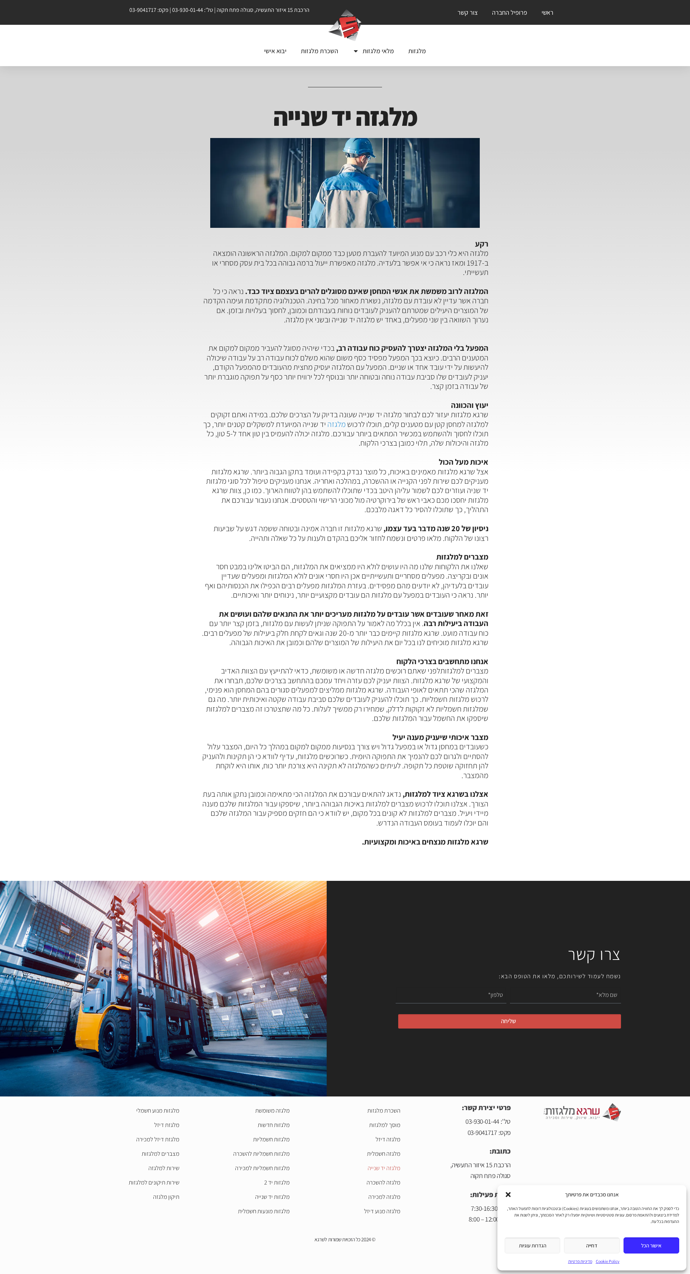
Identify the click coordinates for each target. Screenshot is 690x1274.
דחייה (591, 1245)
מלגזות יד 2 (277, 1182)
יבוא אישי (275, 51)
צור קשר (467, 12)
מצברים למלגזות (160, 1154)
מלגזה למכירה (384, 1197)
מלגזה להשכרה (383, 1182)
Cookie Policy (608, 1261)
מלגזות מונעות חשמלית (264, 1211)
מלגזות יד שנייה (272, 1197)
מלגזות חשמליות (271, 1139)
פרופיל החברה (509, 12)
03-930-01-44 (187, 10)
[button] (508, 1194)
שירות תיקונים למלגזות (154, 1182)
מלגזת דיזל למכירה (157, 1139)
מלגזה (336, 424)
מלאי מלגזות (378, 51)
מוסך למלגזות (384, 1125)
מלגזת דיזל (166, 1125)
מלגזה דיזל (388, 1139)
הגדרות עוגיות (532, 1245)
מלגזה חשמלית (383, 1154)
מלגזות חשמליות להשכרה (261, 1154)
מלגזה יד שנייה (384, 1168)
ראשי (547, 12)
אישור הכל (651, 1245)
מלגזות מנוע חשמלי (157, 1110)
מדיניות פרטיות (580, 1261)
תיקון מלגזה (166, 1197)
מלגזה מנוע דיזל (382, 1211)
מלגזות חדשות (274, 1125)
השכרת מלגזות (319, 51)
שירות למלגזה (163, 1168)
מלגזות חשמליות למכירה (262, 1168)
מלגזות (417, 51)
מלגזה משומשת (272, 1110)
